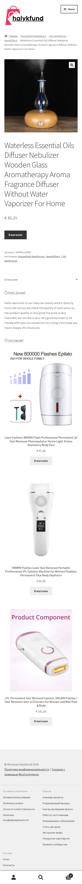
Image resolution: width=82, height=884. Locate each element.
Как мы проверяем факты (58, 809)
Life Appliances (57, 36)
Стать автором (51, 827)
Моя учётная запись (13, 877)
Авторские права (53, 832)
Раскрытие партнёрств (56, 838)
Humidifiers (10, 40)
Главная (13, 36)
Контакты (8, 865)
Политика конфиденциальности (26, 769)
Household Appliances (33, 36)
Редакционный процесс (56, 803)
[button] (72, 65)
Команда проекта (53, 797)
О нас (6, 859)
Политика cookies (13, 803)
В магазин (15, 235)
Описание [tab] (11, 279)
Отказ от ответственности (19, 809)
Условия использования (16, 797)
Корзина (63, 874)
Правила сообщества (55, 844)
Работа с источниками (55, 815)
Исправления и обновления (58, 821)
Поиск (41, 877)
